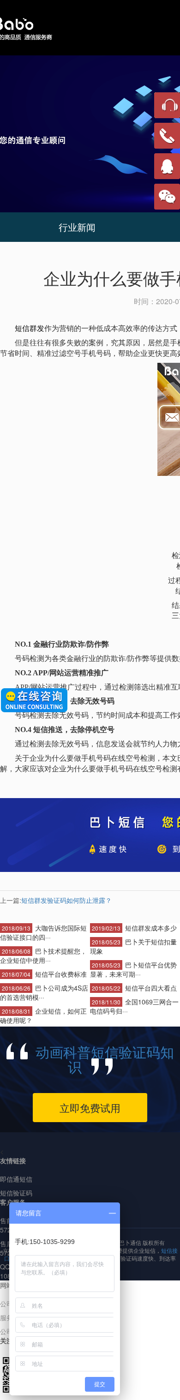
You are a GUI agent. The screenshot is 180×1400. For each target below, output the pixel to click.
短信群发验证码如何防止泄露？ (66, 900)
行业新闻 (77, 227)
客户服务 (13, 1202)
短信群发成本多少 (151, 927)
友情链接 (13, 1160)
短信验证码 (16, 1192)
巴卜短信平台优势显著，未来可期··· (133, 969)
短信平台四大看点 (151, 987)
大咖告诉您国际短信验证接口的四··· (43, 932)
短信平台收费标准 (61, 974)
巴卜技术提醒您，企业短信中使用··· (43, 955)
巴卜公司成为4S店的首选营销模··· (44, 992)
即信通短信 (16, 1179)
